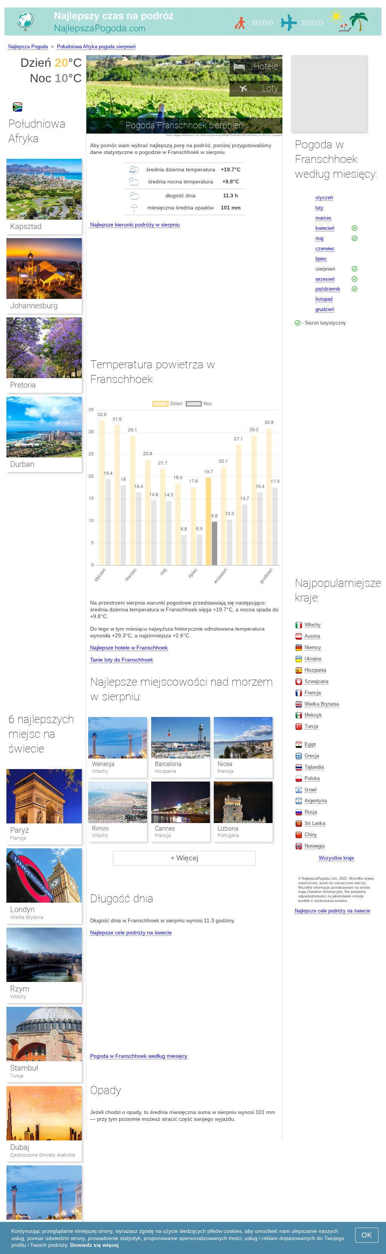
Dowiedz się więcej (94, 1245)
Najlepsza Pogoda (28, 46)
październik (328, 289)
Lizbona (228, 828)
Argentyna (316, 800)
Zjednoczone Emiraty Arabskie (42, 1155)
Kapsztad (25, 226)
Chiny (311, 834)
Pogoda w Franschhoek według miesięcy (138, 1056)
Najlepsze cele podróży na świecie (131, 932)
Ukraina (313, 659)
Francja (18, 838)
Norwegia (315, 846)
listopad (324, 299)
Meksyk (313, 715)
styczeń (324, 197)
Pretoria (23, 384)
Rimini (100, 828)
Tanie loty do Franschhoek (121, 660)
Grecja (312, 756)
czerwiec (325, 248)
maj (319, 238)
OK (366, 1235)
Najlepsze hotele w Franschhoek (129, 648)
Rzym (19, 988)
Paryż (19, 830)
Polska (312, 778)
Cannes (165, 828)
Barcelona (168, 764)
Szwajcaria (316, 681)
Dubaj (19, 1147)
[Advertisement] (184, 286)
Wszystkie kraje (336, 858)
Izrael (311, 789)
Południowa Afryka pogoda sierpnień (96, 46)
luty (319, 208)
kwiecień (325, 228)
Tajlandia (314, 767)
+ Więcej (184, 858)
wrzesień (325, 279)
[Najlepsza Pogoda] (193, 35)
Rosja (311, 812)
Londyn (22, 909)
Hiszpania (315, 670)
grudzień (325, 309)
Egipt (310, 744)
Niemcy (313, 647)
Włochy (18, 996)
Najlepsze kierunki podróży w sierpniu (135, 225)
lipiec (321, 259)
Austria (312, 636)
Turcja (16, 1076)
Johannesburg (34, 305)
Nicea (225, 764)
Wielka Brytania (26, 917)
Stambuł (24, 1067)
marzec (324, 218)
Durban (22, 464)
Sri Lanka (315, 823)
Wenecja (103, 764)
